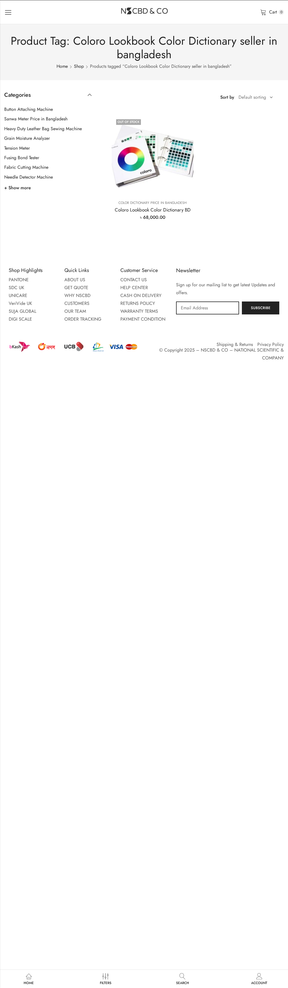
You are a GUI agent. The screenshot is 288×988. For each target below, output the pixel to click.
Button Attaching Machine (28, 109)
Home (62, 66)
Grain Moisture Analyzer (27, 138)
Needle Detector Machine (28, 177)
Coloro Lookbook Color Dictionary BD (153, 209)
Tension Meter (17, 148)
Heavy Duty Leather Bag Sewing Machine (43, 128)
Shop (79, 66)
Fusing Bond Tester (21, 157)
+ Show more (17, 187)
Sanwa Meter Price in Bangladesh (36, 119)
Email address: (207, 307)
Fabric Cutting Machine (26, 167)
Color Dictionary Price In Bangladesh (152, 202)
